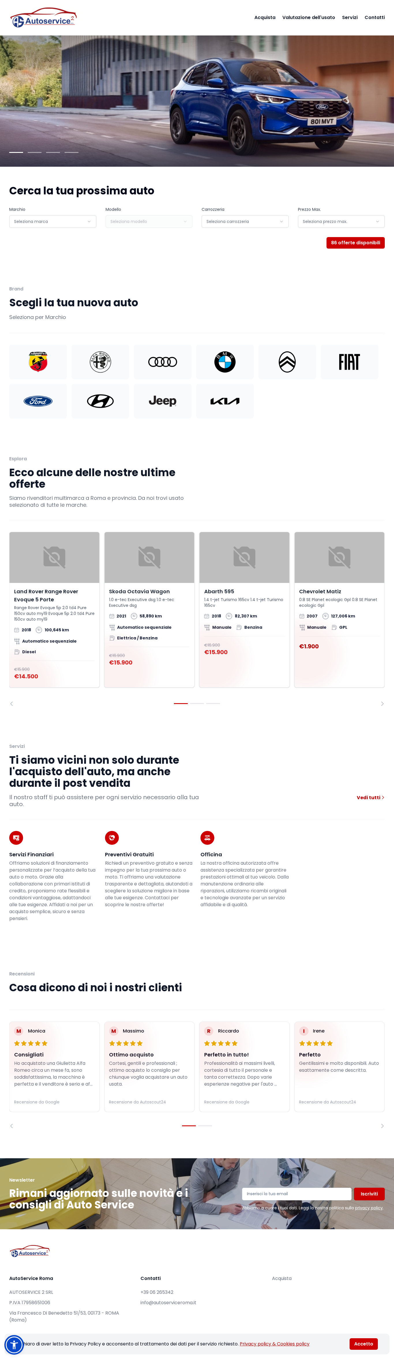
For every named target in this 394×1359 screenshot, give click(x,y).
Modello (113, 209)
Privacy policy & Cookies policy (274, 1344)
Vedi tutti (369, 797)
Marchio (17, 209)
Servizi (350, 17)
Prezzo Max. (309, 209)
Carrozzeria (213, 209)
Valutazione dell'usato (308, 17)
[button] (14, 1345)
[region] (197, 619)
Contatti (375, 17)
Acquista (264, 17)
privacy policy (369, 1208)
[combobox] (52, 221)
